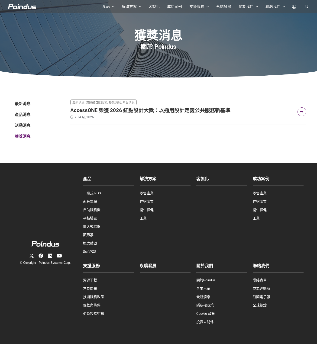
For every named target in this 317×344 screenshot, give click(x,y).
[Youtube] (59, 255)
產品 (87, 178)
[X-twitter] (31, 255)
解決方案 (148, 178)
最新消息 (23, 103)
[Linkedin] (50, 255)
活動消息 (23, 125)
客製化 (202, 178)
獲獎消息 (23, 136)
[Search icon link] (307, 7)
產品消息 (23, 114)
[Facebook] (40, 255)
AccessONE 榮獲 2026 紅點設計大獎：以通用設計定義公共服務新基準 (150, 110)
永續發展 (148, 265)
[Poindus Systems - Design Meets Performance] (22, 6)
